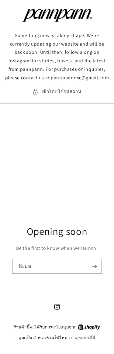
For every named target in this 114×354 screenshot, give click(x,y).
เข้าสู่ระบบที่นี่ (82, 337)
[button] (57, 91)
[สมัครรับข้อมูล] (95, 266)
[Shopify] (89, 327)
